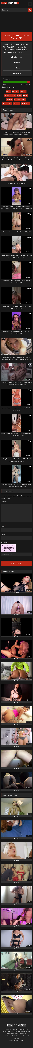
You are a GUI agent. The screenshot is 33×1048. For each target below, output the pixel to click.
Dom (10, 3)
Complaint (17, 73)
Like (15, 57)
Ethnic (24, 91)
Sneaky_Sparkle (20, 99)
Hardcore (26, 103)
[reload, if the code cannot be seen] (8, 551)
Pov (20, 95)
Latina (10, 99)
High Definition (11, 95)
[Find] (30, 10)
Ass (9, 91)
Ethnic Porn (8, 103)
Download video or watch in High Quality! (17, 37)
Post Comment (16, 563)
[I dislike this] (21, 57)
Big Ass (16, 91)
